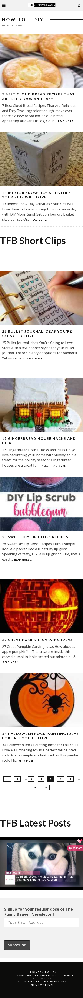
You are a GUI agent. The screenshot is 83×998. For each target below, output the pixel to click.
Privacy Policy (43, 972)
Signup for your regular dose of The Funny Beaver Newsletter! (38, 912)
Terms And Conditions (35, 975)
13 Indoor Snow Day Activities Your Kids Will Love (36, 195)
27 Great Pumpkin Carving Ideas (37, 639)
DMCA (69, 975)
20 (35, 787)
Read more (75, 848)
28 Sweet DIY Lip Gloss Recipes (35, 537)
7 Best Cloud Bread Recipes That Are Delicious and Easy (38, 96)
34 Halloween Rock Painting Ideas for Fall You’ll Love (40, 735)
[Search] (79, 5)
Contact (44, 978)
